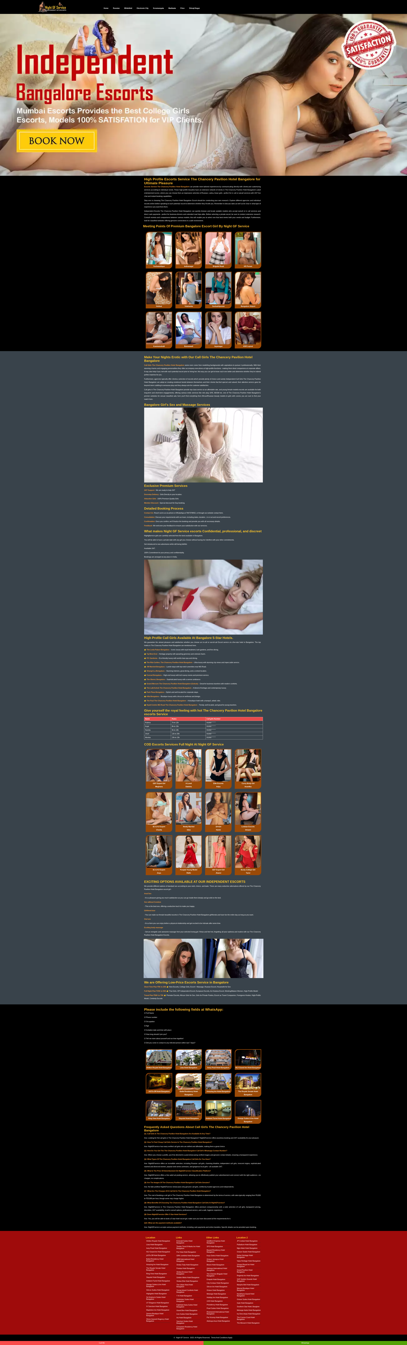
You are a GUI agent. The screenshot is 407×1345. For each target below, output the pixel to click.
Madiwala (172, 8)
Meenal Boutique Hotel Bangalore (245, 1289)
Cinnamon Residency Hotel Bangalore (186, 1328)
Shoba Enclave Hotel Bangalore (184, 1273)
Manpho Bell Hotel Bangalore (248, 1285)
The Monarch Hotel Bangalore (248, 1323)
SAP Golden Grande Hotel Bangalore (247, 1280)
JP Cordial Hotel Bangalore (247, 1241)
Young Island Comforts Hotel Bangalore (187, 1291)
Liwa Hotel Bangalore (154, 1244)
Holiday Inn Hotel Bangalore (217, 1297)
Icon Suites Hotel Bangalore (187, 1314)
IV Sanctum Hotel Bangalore (157, 1306)
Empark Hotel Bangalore (216, 1279)
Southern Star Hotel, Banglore (248, 1307)
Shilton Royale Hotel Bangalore (158, 1241)
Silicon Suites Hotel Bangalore (157, 1290)
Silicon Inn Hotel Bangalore (217, 1287)
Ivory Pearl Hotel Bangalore (156, 1248)
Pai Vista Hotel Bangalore (186, 1252)
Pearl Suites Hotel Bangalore (218, 1308)
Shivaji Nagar (194, 8)
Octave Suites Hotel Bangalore (248, 1299)
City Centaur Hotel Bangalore (218, 1283)
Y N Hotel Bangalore (184, 1296)
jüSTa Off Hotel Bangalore (156, 1255)
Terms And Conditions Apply (221, 1338)
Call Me (102, 1343)
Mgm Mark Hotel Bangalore (247, 1248)
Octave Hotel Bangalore (216, 1290)
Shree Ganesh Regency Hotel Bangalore (157, 1320)
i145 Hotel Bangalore (215, 1301)
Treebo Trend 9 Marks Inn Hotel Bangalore (188, 1247)
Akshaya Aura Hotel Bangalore (218, 1321)
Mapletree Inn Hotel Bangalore (157, 1310)
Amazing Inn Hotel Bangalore (157, 1264)
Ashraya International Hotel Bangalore (217, 1269)
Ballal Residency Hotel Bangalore (155, 1260)
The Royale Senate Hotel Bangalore (155, 1269)
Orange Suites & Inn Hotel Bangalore (156, 1285)
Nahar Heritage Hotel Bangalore (245, 1256)
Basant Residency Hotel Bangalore (216, 1251)
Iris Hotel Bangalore (183, 1318)
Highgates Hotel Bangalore (156, 1294)
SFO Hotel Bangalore (215, 1246)
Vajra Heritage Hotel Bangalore (248, 1261)
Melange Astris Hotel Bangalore (249, 1310)
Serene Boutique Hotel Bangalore (154, 1314)
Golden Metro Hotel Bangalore (187, 1277)
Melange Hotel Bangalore (216, 1294)
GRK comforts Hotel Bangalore (188, 1256)
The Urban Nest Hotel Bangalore (184, 1286)
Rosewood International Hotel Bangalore (218, 1313)
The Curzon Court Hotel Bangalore (246, 1318)
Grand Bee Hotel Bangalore (186, 1310)
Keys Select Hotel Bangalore (217, 1256)
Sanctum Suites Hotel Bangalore (184, 1322)
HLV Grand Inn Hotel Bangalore (158, 1252)
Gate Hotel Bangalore (245, 1303)
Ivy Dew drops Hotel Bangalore (248, 1314)
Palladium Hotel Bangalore (247, 1244)
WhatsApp (305, 1343)
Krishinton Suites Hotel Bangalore (185, 1300)
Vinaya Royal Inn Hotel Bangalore (245, 1265)
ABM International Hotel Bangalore (185, 1260)
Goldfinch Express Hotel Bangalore (216, 1242)
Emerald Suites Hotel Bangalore (184, 1242)
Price (182, 8)
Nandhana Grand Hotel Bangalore (245, 1295)
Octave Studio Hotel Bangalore (248, 1252)
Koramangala (158, 8)
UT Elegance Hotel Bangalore (157, 1303)
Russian (116, 8)
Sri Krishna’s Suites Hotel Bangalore (156, 1298)
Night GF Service (182, 1338)
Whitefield (128, 8)
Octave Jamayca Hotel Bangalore (215, 1260)
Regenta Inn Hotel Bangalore (248, 1275)
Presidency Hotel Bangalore (217, 1305)
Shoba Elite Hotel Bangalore (187, 1281)
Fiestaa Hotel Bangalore (185, 1268)
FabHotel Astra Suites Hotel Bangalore (186, 1306)
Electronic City (142, 8)
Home (106, 8)
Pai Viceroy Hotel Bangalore (217, 1317)
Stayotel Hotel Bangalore (155, 1277)
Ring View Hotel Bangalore (156, 1274)
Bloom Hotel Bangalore (215, 1265)
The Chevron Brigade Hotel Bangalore (217, 1275)
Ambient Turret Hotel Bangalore (158, 1281)
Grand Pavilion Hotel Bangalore (245, 1271)
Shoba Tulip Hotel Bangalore (187, 1265)
